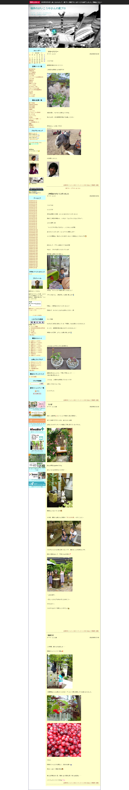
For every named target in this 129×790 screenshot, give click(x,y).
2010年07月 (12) (33, 236)
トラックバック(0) (81, 185)
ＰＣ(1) (31, 91)
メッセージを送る (37, 315)
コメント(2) (72, 631)
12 (30, 59)
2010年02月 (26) (33, 244)
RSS (37, 391)
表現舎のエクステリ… (36, 365)
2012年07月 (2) (33, 207)
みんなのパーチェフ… (36, 363)
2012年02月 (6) (33, 210)
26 (30, 62)
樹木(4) (31, 82)
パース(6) (31, 75)
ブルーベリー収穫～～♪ (35, 118)
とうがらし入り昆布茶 (34, 112)
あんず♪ (33, 329)
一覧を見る (31, 127)
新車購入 (31, 125)
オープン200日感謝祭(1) (35, 89)
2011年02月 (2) (33, 224)
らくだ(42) (32, 96)
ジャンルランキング (34, 136)
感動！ (30, 123)
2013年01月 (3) (33, 204)
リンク (30, 274)
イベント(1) (32, 94)
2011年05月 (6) (33, 221)
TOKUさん (33, 333)
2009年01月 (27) (33, 264)
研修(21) (31, 80)
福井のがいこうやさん (36, 342)
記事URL (66, 185)
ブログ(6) (31, 78)
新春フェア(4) (32, 83)
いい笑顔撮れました (34, 122)
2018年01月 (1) (33, 201)
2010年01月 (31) (33, 245)
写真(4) (31, 93)
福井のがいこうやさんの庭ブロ (48, 8)
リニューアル (32, 115)
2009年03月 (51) (33, 261)
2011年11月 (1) (33, 213)
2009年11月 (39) (33, 248)
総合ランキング (33, 133)
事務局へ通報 (95, 185)
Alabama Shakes (33, 104)
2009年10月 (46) (33, 250)
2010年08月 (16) (33, 234)
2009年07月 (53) (33, 255)
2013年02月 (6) (33, 202)
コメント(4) (72, 783)
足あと (89, 185)
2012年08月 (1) (33, 205)
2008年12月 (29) (33, 266)
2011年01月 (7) (33, 226)
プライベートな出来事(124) (36, 77)
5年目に (31, 117)
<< (32, 53)
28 (34, 62)
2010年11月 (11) (33, 229)
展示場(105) (32, 74)
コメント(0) (72, 185)
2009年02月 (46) (33, 263)
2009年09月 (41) (33, 252)
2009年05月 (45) (33, 258)
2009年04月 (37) (33, 259)
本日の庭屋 (32, 106)
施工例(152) (32, 69)
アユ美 (32, 331)
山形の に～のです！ (36, 341)
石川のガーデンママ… (36, 362)
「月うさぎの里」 (70, 517)
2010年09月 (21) (33, 232)
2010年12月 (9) (33, 228)
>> (41, 53)
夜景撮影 (31, 120)
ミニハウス (32, 111)
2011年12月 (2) (33, 212)
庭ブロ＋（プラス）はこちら (73, 188)
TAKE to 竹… (34, 367)
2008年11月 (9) (33, 267)
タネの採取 (33, 376)
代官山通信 (32, 107)
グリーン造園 (34, 326)
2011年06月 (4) (33, 220)
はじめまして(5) (33, 86)
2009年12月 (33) (33, 247)
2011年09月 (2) (33, 215)
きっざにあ (32, 114)
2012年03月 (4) (33, 209)
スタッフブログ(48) (34, 88)
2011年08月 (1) (33, 217)
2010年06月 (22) (33, 237)
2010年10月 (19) (33, 231)
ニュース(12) (32, 85)
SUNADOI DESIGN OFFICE (38, 328)
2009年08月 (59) (33, 253)
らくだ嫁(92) (32, 72)
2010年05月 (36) (33, 239)
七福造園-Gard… (35, 368)
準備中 (30, 109)
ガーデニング (33, 139)
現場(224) (31, 70)
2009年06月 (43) (33, 256)
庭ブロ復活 (32, 103)
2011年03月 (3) (33, 223)
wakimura (33, 353)
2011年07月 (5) (33, 218)
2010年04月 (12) (33, 240)
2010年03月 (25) (33, 242)
